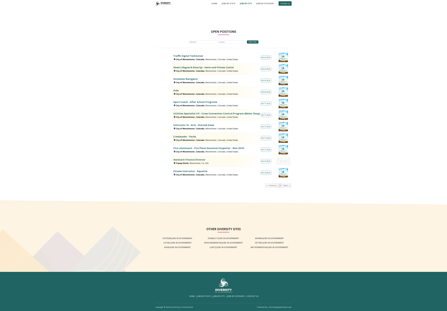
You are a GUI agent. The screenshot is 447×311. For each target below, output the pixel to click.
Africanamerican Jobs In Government (223, 242)
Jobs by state (228, 3)
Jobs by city (246, 3)
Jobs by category (265, 3)
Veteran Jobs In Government (177, 238)
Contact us (285, 3)
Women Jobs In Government (269, 238)
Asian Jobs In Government (177, 247)
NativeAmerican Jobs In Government (269, 247)
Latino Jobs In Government (177, 242)
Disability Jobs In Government (223, 238)
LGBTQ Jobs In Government (223, 247)
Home (214, 3)
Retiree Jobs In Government (269, 242)
